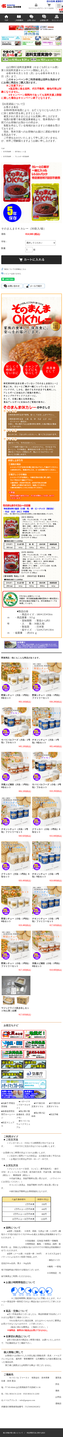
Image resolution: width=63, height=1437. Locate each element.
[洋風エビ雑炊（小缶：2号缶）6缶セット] (47, 946)
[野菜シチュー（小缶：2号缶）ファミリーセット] (16, 946)
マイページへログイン (36, 8)
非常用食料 (7, 151)
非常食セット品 (20, 151)
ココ (37, 1146)
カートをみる (49, 8)
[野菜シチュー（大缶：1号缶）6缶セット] (16, 677)
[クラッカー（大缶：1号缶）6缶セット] (16, 856)
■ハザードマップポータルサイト (23, 1104)
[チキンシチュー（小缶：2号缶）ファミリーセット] (47, 901)
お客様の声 (44, 20)
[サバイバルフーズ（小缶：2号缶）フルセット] (47, 767)
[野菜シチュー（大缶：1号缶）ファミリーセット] (47, 677)
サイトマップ (57, 20)
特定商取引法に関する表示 (36, 1433)
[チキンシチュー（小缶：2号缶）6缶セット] (47, 856)
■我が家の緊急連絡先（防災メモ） (23, 1114)
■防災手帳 (53, 1114)
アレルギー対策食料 (22, 156)
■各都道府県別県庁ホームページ (8, 1114)
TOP (6, 20)
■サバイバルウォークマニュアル (23, 1124)
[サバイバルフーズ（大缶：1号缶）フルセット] (16, 722)
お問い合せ (31, 20)
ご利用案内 (19, 20)
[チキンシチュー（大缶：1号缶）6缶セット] (47, 722)
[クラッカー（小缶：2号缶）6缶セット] (47, 811)
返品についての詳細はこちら (15, 269)
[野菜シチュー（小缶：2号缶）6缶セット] (16, 901)
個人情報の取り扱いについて (13, 1433)
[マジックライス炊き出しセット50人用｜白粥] (16, 990)
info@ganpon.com (27, 1400)
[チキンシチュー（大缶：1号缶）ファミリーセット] (16, 811)
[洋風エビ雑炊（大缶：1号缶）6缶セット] (16, 767)
